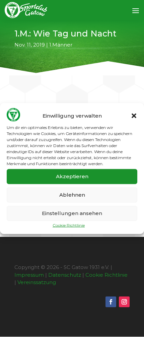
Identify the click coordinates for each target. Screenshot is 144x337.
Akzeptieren (72, 176)
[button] (134, 116)
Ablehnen (72, 195)
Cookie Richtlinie (69, 224)
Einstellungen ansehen (72, 213)
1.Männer (60, 45)
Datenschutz (64, 275)
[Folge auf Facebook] (110, 301)
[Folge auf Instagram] (124, 301)
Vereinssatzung (36, 282)
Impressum (29, 275)
